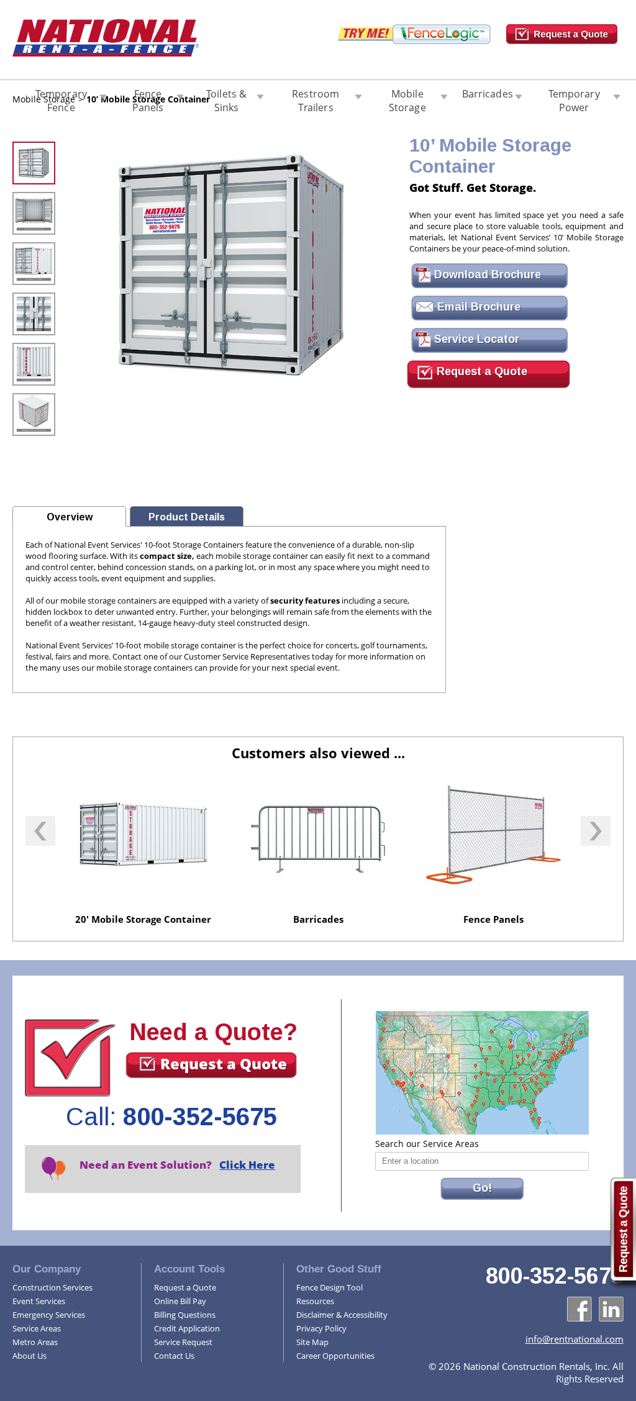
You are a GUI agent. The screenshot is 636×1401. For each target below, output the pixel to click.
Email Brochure (477, 307)
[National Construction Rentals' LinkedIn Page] (611, 1309)
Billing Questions (185, 1314)
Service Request (183, 1342)
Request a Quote (480, 371)
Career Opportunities (335, 1355)
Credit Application (187, 1328)
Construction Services (52, 1287)
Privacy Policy (321, 1328)
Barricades (487, 94)
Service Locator (475, 339)
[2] (33, 249)
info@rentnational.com (574, 1339)
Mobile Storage (407, 98)
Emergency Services (48, 1314)
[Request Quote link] (622, 1233)
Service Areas (36, 1328)
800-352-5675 (200, 1116)
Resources (315, 1301)
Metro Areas (35, 1342)
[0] (33, 148)
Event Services (38, 1301)
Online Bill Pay (180, 1301)
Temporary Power (574, 98)
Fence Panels (148, 98)
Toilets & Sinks (226, 98)
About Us (29, 1355)
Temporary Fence (61, 98)
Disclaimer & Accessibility (342, 1314)
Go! (482, 1188)
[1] (33, 199)
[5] (33, 400)
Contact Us (174, 1355)
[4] (33, 349)
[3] (33, 299)
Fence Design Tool (329, 1287)
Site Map (312, 1342)
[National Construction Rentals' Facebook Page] (579, 1309)
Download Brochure (486, 274)
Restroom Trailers (315, 98)
